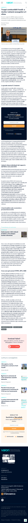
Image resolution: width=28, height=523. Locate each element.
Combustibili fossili (7, 327)
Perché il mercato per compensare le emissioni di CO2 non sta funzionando (9, 389)
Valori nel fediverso (6, 472)
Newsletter (4, 479)
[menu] (2, 2)
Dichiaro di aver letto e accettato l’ (14, 130)
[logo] (14, 3)
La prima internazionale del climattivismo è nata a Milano (9, 401)
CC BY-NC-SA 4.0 (5, 508)
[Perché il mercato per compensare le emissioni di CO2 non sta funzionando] (24, 390)
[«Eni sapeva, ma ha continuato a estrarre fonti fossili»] (24, 366)
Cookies (8, 519)
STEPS (23, 273)
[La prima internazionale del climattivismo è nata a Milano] (24, 402)
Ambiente (3, 7)
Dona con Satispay (14, 346)
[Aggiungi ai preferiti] (26, 7)
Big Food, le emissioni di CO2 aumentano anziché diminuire (9, 377)
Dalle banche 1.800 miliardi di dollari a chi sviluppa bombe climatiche (9, 233)
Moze (19, 519)
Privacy (3, 519)
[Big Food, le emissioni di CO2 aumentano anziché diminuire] (24, 378)
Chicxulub (4, 229)
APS (22, 280)
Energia (4, 329)
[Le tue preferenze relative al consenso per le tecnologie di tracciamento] (25, 520)
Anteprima (19, 133)
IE (4, 57)
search (26, 2)
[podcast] (2, 500)
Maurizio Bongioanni (6, 382)
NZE (6, 288)
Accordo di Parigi (13, 76)
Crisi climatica (18, 327)
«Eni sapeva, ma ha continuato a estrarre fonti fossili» (9, 365)
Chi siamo (4, 477)
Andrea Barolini (4, 370)
